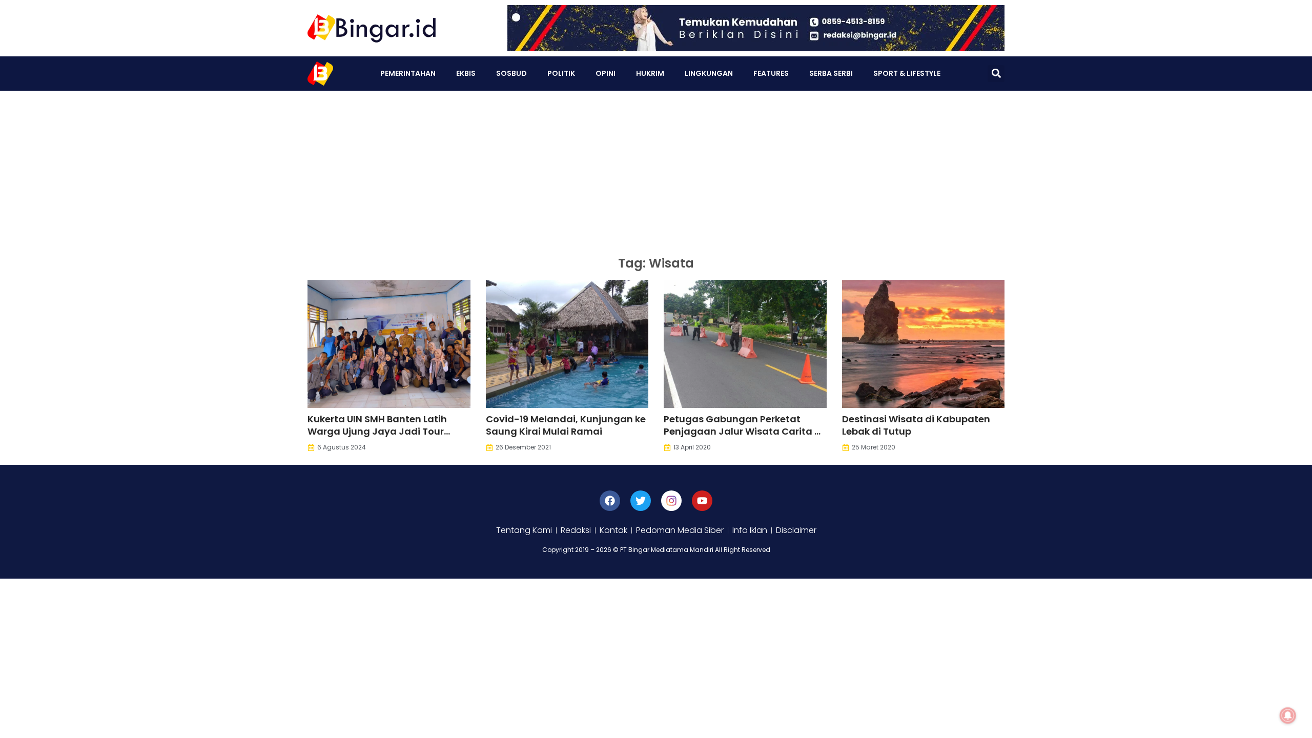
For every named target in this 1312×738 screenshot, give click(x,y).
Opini (606, 73)
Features (771, 73)
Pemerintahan (408, 73)
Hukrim (650, 73)
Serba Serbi (831, 73)
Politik (561, 73)
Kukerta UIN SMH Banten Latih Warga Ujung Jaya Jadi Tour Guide (377, 431)
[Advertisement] (655, 167)
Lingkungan (709, 73)
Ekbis (466, 73)
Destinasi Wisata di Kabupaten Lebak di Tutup (916, 425)
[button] (996, 73)
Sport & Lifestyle (906, 73)
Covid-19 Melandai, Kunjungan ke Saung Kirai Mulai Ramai (566, 425)
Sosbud (511, 73)
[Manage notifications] (1288, 715)
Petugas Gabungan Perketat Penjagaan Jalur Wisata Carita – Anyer (742, 431)
